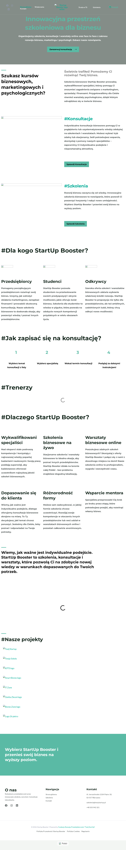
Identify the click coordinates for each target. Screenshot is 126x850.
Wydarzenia (39, 7)
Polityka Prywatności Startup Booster (51, 831)
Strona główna (25, 7)
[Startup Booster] (62, 7)
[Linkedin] (9, 9)
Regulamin (85, 831)
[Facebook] (7, 5)
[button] (63, 49)
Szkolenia (96, 7)
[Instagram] (12, 5)
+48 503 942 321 (93, 807)
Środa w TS (83, 7)
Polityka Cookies (73, 831)
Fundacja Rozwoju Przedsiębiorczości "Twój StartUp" (76, 827)
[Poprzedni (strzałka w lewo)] (4, 423)
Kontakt (23, 9)
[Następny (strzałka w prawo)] (121, 423)
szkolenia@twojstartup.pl (96, 802)
